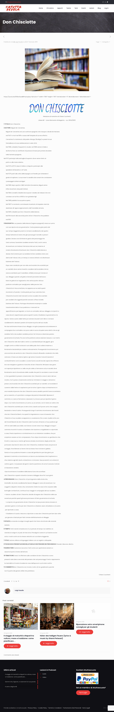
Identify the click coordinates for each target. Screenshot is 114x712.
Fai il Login (83, 693)
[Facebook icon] (103, 2)
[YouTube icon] (105, 2)
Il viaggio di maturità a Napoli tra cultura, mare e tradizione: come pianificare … (19, 638)
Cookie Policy (42, 708)
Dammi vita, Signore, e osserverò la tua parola (20, 682)
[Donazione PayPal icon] (107, 2)
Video (44, 677)
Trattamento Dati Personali (72, 708)
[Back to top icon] (105, 708)
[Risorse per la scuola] (13, 8)
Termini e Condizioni (54, 708)
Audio (44, 674)
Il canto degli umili (11, 686)
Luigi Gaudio (19, 42)
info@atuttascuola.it (14, 2)
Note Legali (86, 708)
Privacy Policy (32, 708)
